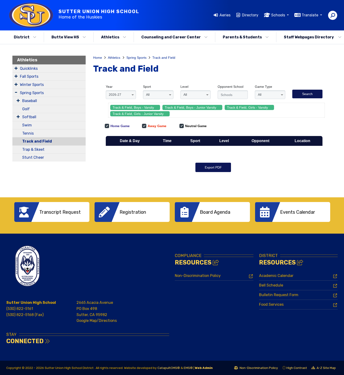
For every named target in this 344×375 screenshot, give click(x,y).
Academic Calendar (276, 275)
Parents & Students (242, 37)
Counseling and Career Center (171, 37)
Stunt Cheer (33, 157)
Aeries (225, 15)
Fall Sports (29, 76)
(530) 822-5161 (19, 308)
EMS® (188, 368)
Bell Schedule (271, 285)
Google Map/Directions (97, 320)
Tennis (28, 133)
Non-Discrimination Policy (198, 275)
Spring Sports (32, 93)
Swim (27, 125)
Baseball (29, 101)
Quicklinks (29, 68)
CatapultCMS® (168, 368)
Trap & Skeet (33, 149)
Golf (26, 109)
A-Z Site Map (323, 368)
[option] (52, 212)
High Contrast (296, 368)
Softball (29, 117)
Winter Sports (32, 84)
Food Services (271, 304)
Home (97, 57)
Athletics (110, 37)
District (21, 37)
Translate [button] (310, 15)
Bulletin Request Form (278, 295)
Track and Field (37, 141)
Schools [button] (278, 15)
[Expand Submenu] (16, 68)
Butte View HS (65, 37)
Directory (250, 15)
